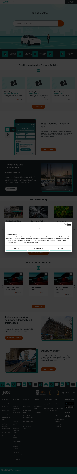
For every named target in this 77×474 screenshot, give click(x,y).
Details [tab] (38, 229)
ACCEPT (60, 248)
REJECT (16, 248)
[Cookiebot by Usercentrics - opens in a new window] (64, 224)
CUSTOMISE (37, 248)
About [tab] (61, 229)
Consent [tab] (16, 229)
